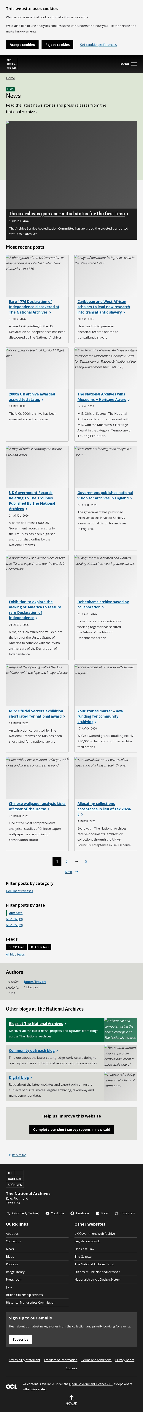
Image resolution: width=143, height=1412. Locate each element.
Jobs (9, 1287)
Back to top (19, 1155)
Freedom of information (60, 1360)
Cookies (71, 1368)
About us (12, 1234)
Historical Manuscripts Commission (30, 1302)
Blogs (10, 1256)
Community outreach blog (32, 1050)
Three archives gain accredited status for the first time (67, 214)
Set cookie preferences (98, 44)
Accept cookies (22, 44)
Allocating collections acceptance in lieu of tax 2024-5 (104, 809)
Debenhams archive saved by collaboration (103, 604)
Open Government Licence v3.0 (90, 1384)
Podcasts (12, 1264)
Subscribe (20, 1339)
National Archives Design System (97, 1279)
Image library (15, 1272)
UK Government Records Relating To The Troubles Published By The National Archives (32, 500)
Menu (124, 64)
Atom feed (42, 947)
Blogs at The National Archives (36, 1023)
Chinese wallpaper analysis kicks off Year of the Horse (37, 806)
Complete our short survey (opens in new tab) (71, 1129)
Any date (16, 913)
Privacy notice (124, 1360)
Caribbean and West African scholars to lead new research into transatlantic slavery (103, 307)
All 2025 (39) (14, 925)
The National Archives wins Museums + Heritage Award (101, 397)
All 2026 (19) (14, 919)
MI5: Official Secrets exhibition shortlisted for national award (36, 714)
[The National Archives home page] (12, 64)
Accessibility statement (24, 1360)
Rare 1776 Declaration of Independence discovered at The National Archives (34, 307)
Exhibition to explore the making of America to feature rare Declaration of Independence (35, 609)
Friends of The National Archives (97, 1272)
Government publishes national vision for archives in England (105, 495)
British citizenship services (24, 1295)
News (10, 1249)
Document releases (19, 891)
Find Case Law (84, 1249)
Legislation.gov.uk (87, 1241)
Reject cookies (57, 44)
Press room (14, 1279)
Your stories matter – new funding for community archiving (100, 716)
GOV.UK (71, 1403)
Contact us (13, 1241)
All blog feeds (15, 954)
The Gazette (83, 1256)
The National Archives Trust (94, 1264)
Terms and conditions (96, 1360)
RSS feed (18, 947)
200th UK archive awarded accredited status (32, 397)
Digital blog (19, 1077)
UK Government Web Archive (94, 1234)
